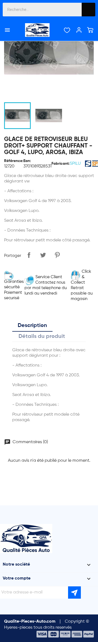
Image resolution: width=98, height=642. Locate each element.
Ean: (27, 161)
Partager (28, 255)
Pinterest (57, 255)
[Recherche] (88, 9)
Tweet (43, 255)
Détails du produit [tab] (42, 336)
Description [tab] (32, 325)
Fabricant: (60, 164)
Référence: (13, 161)
